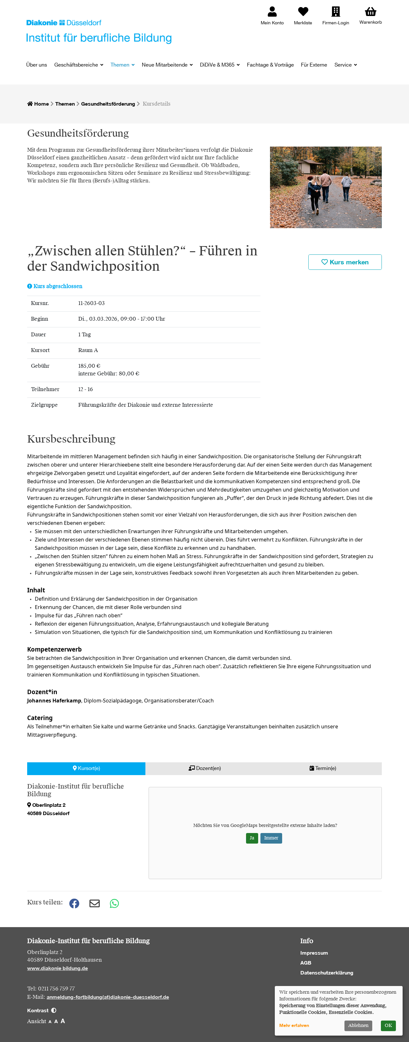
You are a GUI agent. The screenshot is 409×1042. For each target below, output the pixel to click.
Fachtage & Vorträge (270, 65)
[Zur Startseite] (99, 31)
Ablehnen (358, 1025)
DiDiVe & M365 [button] (218, 65)
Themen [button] (121, 65)
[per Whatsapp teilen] (115, 903)
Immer (271, 838)
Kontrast (39, 1010)
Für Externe (314, 65)
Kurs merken (348, 262)
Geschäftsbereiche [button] (76, 65)
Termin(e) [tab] (325, 768)
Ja (252, 838)
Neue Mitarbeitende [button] (165, 65)
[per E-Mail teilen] (95, 903)
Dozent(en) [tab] (208, 768)
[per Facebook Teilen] (74, 903)
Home (41, 103)
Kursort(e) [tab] (88, 768)
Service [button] (344, 65)
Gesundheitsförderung (108, 103)
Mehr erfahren (294, 1025)
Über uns (36, 65)
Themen (65, 103)
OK (388, 1025)
